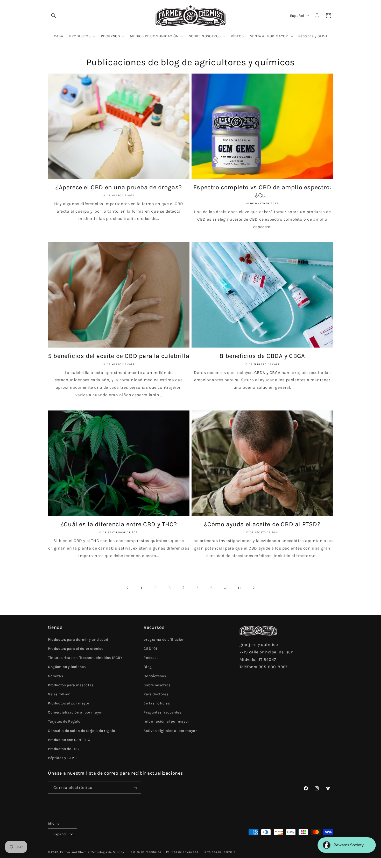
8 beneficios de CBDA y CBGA (262, 355)
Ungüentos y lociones (67, 667)
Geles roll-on (59, 694)
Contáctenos (155, 676)
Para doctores (156, 694)
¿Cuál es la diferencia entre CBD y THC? (119, 524)
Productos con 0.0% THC (69, 740)
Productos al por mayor (68, 703)
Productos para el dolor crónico (76, 648)
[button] (53, 15)
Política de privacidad (182, 852)
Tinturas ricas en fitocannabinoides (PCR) (85, 657)
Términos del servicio (219, 852)
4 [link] (183, 587)
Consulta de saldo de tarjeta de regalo (81, 731)
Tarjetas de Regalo (64, 721)
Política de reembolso (145, 852)
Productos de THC (63, 749)
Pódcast (151, 657)
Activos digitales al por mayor (170, 731)
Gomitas (55, 676)
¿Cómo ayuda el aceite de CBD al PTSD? (262, 524)
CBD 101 (150, 648)
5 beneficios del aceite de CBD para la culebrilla (118, 355)
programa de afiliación (164, 639)
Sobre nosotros (157, 685)
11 (239, 588)
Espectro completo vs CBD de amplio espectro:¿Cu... (262, 191)
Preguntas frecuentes (162, 712)
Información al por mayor (166, 721)
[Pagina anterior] (127, 587)
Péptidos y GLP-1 (62, 758)
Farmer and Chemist (75, 852)
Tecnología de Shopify (107, 852)
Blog (148, 667)
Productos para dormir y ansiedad (78, 639)
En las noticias (157, 703)
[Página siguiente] (253, 587)
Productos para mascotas (71, 685)
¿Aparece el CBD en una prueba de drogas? (118, 187)
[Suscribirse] (135, 788)
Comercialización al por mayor (75, 712)
